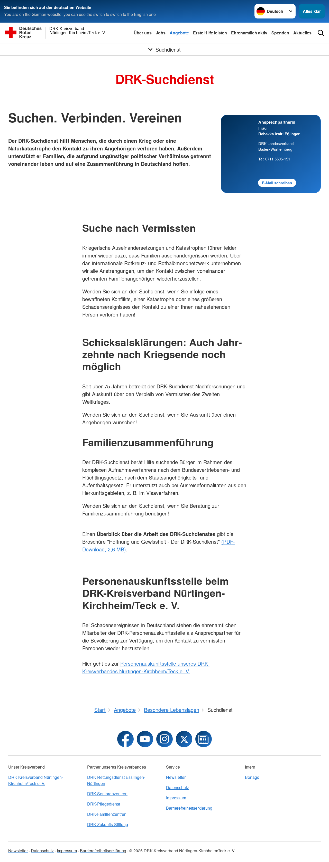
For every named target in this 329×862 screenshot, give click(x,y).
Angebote (179, 33)
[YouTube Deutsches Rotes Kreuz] (145, 739)
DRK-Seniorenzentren (107, 794)
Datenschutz (177, 787)
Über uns (143, 33)
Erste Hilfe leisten (210, 33)
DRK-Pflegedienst (103, 804)
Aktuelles (302, 33)
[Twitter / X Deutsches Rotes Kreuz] (184, 739)
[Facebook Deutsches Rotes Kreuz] (125, 739)
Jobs (161, 33)
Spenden (280, 33)
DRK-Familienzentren (106, 814)
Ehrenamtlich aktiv (249, 33)
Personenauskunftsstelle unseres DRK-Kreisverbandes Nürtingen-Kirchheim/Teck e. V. (145, 667)
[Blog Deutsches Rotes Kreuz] (203, 739)
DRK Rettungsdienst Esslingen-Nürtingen (116, 780)
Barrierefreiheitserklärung (189, 808)
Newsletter (176, 777)
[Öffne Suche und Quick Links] (321, 33)
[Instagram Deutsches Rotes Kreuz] (164, 739)
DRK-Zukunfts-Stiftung (107, 824)
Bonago (252, 777)
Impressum (176, 798)
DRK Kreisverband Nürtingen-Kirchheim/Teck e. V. (35, 780)
